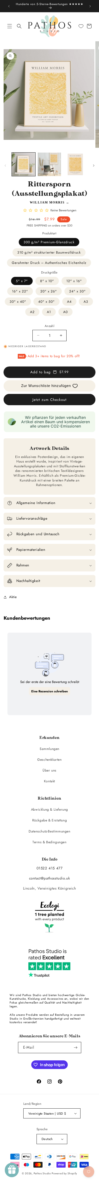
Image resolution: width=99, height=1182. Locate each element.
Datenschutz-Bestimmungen (49, 831)
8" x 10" (47, 281)
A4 (69, 301)
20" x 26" (48, 291)
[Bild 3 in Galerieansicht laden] (75, 164)
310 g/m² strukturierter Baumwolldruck (49, 252)
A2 (32, 311)
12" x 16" (74, 281)
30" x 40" (18, 301)
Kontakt (49, 781)
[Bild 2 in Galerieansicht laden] (49, 164)
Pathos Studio (42, 1173)
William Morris (47, 202)
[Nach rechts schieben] (93, 165)
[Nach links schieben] (5, 165)
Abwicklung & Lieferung (49, 809)
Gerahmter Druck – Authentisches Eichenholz (49, 262)
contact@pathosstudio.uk (49, 878)
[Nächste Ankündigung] (90, 6)
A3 (86, 301)
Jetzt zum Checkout (49, 399)
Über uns (49, 770)
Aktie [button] (13, 596)
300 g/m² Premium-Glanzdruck (49, 242)
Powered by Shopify (64, 1173)
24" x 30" (77, 291)
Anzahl (49, 326)
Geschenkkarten (49, 759)
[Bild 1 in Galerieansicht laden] (23, 164)
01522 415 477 (50, 868)
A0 (65, 311)
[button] (9, 26)
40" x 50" (46, 301)
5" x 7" (22, 281)
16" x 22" (20, 291)
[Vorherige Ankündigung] (9, 6)
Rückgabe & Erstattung (49, 820)
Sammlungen (49, 748)
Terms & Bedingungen (49, 842)
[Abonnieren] (75, 1047)
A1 (49, 311)
